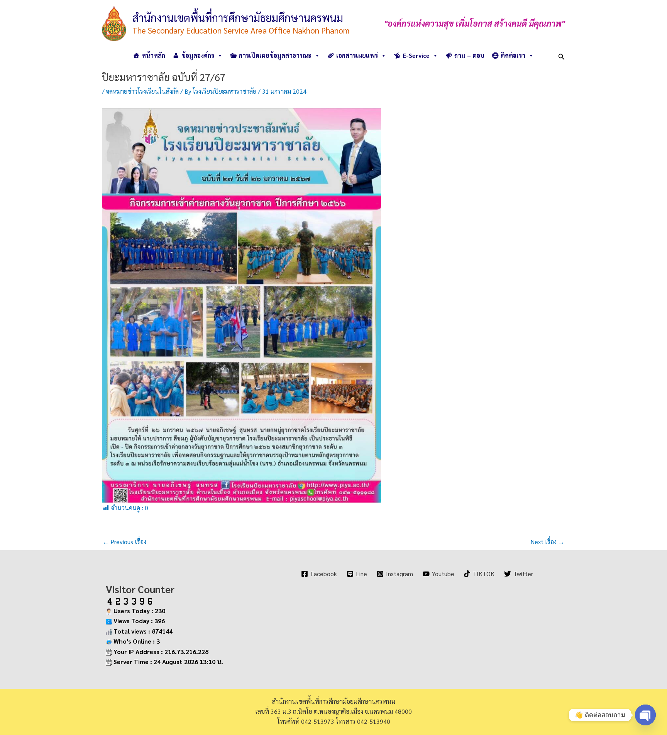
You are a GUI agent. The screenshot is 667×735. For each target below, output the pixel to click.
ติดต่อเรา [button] (513, 55)
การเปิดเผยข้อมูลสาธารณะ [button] (275, 55)
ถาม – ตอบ (469, 55)
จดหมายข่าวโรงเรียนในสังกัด (142, 91)
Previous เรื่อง (124, 542)
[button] (561, 55)
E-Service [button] (416, 55)
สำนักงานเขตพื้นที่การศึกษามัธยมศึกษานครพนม (237, 17)
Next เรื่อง (547, 542)
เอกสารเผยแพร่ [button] (357, 55)
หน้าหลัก (153, 55)
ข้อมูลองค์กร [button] (197, 55)
